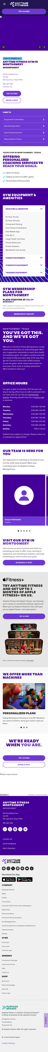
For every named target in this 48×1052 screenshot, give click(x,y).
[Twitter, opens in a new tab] (13, 868)
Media (4, 893)
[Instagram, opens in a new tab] (8, 868)
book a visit (39, 397)
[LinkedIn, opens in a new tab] (18, 868)
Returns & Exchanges (8, 985)
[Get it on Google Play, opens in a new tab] (25, 879)
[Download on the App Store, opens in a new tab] (9, 879)
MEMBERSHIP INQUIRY (24, 314)
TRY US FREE (24, 11)
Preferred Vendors (7, 929)
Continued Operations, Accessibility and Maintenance (19, 925)
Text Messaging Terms (9, 921)
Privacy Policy (6, 901)
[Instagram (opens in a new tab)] (10, 829)
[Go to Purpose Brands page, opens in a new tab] (10, 1008)
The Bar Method (7, 1022)
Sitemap (4, 933)
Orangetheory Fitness (8, 1019)
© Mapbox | (31, 795)
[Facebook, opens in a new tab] (4, 868)
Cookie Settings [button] (8, 1043)
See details (30, 660)
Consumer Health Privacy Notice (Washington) (16, 905)
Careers (4, 897)
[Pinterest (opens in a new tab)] (15, 829)
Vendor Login (6, 993)
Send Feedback (9, 844)
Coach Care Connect (8, 964)
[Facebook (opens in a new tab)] (5, 829)
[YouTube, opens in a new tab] (27, 868)
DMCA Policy (6, 909)
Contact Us (7, 87)
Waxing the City (7, 1025)
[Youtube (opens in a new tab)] (25, 829)
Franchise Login (7, 950)
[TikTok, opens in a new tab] (32, 868)
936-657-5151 (8, 84)
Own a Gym (5, 946)
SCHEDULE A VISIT (24, 563)
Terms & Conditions (8, 913)
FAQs (3, 968)
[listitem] (24, 500)
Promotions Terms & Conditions (11, 917)
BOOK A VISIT (12, 100)
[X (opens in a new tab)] (20, 829)
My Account (5, 981)
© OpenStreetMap (41, 795)
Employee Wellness (8, 889)
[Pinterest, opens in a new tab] (22, 868)
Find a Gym (5, 942)
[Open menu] (4, 4)
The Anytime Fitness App (9, 960)
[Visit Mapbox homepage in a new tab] (4, 795)
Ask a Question (9, 848)
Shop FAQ (5, 989)
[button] (40, 47)
